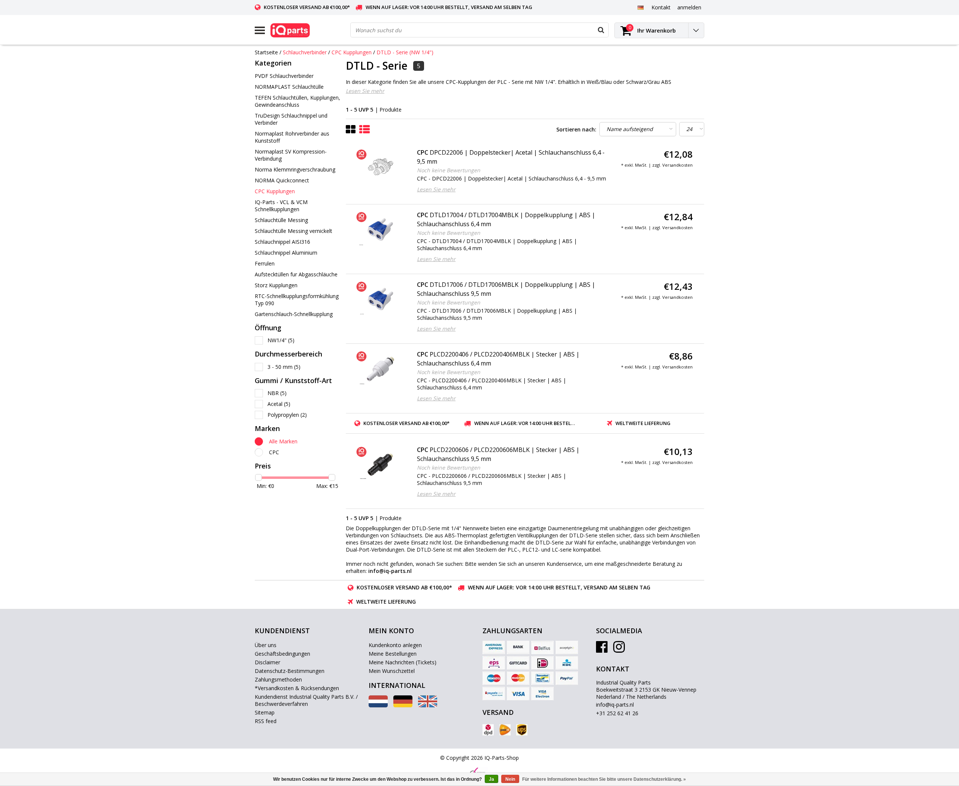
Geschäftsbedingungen (282, 653)
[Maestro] (493, 678)
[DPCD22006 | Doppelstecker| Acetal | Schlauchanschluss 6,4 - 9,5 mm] (380, 167)
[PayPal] (567, 678)
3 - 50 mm (283, 366)
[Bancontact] (542, 678)
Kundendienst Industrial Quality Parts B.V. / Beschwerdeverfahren (306, 700)
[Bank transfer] (518, 647)
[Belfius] (542, 647)
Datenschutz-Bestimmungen (289, 670)
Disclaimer (267, 662)
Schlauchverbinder (305, 52)
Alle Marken (283, 441)
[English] (427, 705)
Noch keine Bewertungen (448, 170)
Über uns (265, 645)
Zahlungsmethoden (278, 679)
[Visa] (518, 693)
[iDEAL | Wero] (542, 663)
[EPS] (493, 663)
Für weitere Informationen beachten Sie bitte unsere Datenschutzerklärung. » (604, 779)
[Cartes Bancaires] (567, 647)
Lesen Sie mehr (365, 90)
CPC (274, 452)
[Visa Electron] (542, 693)
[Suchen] (601, 30)
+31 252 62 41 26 (617, 713)
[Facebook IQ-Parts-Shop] (602, 649)
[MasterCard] (518, 678)
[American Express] (493, 647)
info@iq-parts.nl (615, 704)
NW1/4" (280, 340)
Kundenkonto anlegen (395, 645)
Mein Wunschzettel (392, 670)
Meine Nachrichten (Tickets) (402, 662)
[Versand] (488, 729)
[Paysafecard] (493, 693)
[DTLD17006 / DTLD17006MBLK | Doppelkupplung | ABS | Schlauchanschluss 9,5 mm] (380, 299)
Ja (491, 779)
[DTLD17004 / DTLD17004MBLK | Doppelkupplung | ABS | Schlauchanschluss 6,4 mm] (380, 229)
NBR (277, 393)
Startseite (266, 52)
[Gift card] (518, 663)
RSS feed (265, 721)
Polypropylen (287, 414)
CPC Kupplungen (352, 52)
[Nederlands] (378, 705)
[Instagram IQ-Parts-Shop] (619, 649)
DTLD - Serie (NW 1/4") (404, 52)
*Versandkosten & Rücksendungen (297, 688)
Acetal (278, 403)
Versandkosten (677, 165)
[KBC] (567, 663)
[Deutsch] (640, 7)
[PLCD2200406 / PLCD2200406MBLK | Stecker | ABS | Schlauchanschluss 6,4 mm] (380, 369)
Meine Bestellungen (393, 653)
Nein (510, 779)
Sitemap (265, 712)
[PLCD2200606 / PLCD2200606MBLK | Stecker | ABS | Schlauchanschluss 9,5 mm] (380, 464)
